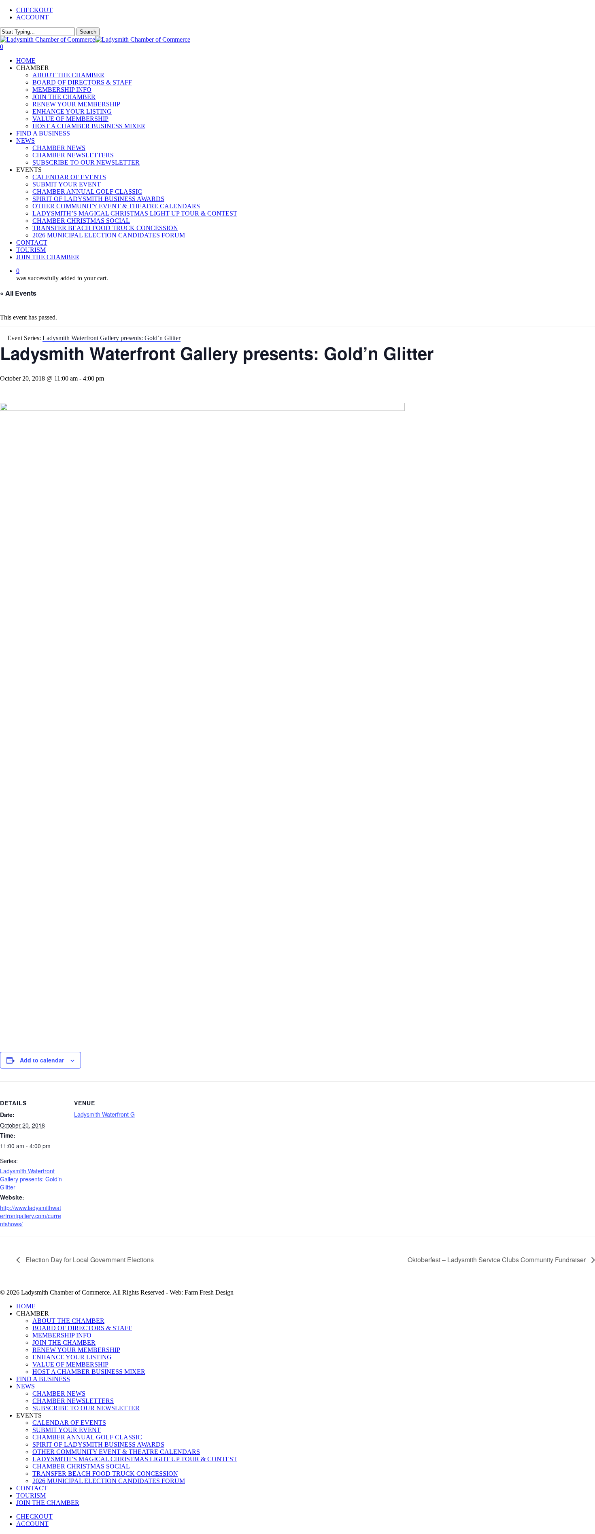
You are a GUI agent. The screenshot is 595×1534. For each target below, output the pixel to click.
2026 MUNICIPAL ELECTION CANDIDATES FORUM (108, 1480)
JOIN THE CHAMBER (64, 1342)
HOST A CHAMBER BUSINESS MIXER (88, 1371)
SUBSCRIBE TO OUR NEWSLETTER (86, 1408)
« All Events (18, 293)
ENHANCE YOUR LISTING (72, 1357)
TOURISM (31, 1495)
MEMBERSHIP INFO (61, 1335)
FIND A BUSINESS (43, 1378)
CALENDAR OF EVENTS (69, 1422)
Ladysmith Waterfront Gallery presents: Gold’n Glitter (31, 1179)
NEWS (25, 1386)
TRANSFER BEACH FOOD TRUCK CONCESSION (105, 1473)
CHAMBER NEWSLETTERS (73, 1400)
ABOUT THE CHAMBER (68, 1320)
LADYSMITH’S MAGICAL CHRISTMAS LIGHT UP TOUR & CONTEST (134, 1459)
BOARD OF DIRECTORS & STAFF (82, 1328)
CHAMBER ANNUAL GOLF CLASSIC (87, 1437)
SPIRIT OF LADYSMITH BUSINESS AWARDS (98, 1444)
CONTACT (31, 1488)
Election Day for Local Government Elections (89, 1259)
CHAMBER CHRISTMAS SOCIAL (81, 1466)
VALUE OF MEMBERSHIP (70, 1364)
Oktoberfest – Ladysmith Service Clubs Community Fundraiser (497, 1259)
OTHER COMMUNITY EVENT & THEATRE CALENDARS (116, 1451)
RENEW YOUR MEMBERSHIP (76, 1349)
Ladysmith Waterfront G (104, 1114)
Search (88, 32)
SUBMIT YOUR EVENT (66, 1429)
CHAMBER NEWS (58, 1393)
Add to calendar (42, 1060)
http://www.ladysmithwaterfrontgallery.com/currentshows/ (30, 1216)
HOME (26, 1306)
